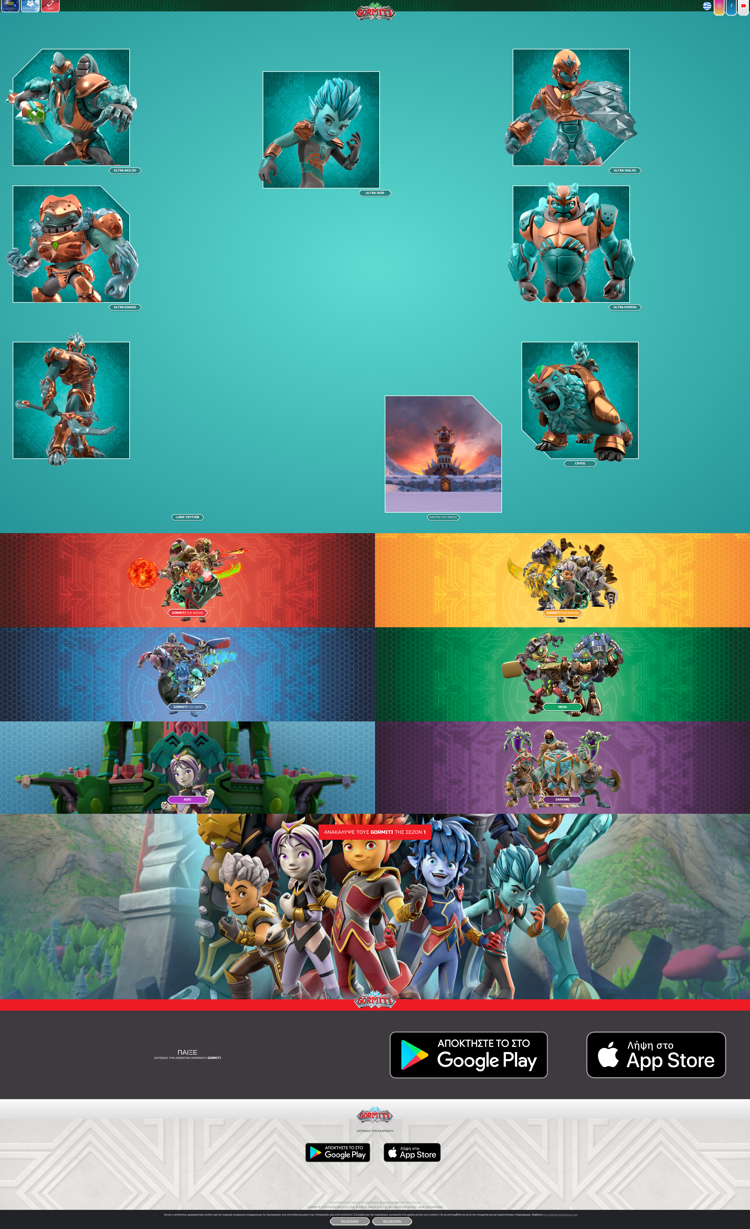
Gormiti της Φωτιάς (187, 613)
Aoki (187, 799)
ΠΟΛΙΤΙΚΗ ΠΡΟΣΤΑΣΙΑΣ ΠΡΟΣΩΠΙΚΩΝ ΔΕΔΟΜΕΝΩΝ (363, 1202)
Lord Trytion (187, 517)
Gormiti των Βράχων (563, 613)
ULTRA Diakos (125, 307)
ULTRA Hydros (625, 307)
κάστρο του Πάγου (443, 517)
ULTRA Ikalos (625, 170)
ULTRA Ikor (375, 193)
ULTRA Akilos (125, 170)
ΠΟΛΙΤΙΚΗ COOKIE (409, 1202)
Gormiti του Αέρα (188, 707)
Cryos (580, 463)
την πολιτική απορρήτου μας (560, 1214)
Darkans (562, 799)
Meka (562, 707)
